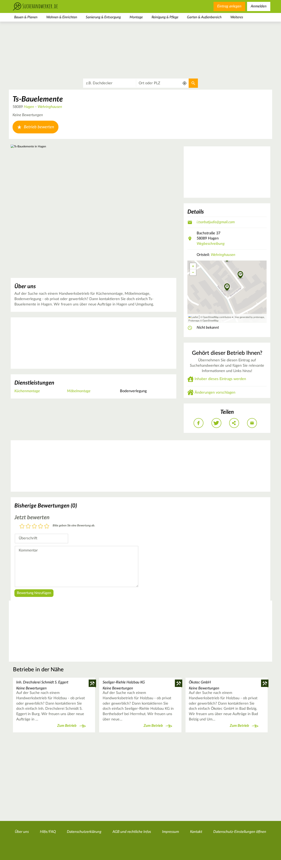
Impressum (170, 832)
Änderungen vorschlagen (215, 392)
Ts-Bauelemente (38, 99)
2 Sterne (28, 526)
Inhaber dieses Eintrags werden (220, 379)
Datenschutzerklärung (84, 832)
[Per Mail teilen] (252, 423)
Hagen (29, 107)
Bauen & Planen (25, 17)
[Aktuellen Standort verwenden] (184, 83)
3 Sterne (34, 526)
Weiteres (236, 17)
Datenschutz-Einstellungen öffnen (239, 832)
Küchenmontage (27, 391)
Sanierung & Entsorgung (103, 17)
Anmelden (259, 6)
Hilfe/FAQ (48, 832)
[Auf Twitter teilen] (216, 423)
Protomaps (194, 320)
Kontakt (196, 832)
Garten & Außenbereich (204, 17)
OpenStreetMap (210, 320)
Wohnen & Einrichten (61, 17)
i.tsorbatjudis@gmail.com (216, 222)
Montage (136, 17)
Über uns (22, 832)
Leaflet (194, 317)
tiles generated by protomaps (249, 317)
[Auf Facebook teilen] (198, 423)
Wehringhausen (50, 107)
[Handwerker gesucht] (42, 6)
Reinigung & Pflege (165, 17)
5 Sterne (46, 526)
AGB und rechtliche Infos (132, 832)
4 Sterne (40, 526)
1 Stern (22, 526)
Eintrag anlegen (229, 6)
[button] (240, 275)
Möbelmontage (79, 391)
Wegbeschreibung (211, 244)
